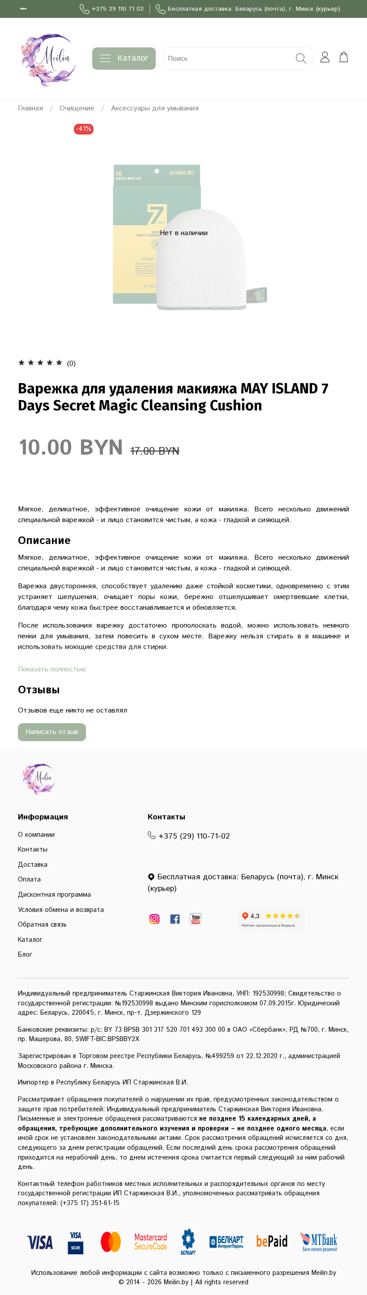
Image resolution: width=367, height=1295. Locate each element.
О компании (36, 835)
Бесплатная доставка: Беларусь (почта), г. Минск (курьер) (254, 8)
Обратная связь (42, 924)
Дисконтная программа (54, 894)
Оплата (29, 879)
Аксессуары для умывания (155, 108)
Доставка (32, 865)
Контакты (32, 849)
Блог (25, 954)
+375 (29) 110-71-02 (193, 836)
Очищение (77, 108)
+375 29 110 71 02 (118, 8)
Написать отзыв (52, 732)
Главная (30, 108)
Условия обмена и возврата (61, 910)
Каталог (133, 58)
